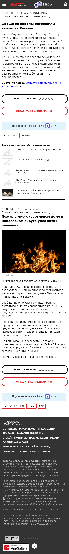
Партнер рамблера (30, 538)
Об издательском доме (19, 428)
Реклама (9, 433)
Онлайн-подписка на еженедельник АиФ (31, 437)
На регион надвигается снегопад (32, 159)
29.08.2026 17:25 (10, 209)
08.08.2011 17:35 (10, 13)
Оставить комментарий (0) (34, 111)
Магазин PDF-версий (31, 433)
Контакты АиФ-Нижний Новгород (26, 446)
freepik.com (8, 275)
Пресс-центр (46, 428)
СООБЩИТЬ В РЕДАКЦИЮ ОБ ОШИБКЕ (27, 451)
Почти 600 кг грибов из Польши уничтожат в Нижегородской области (37, 191)
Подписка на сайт (15, 442)
